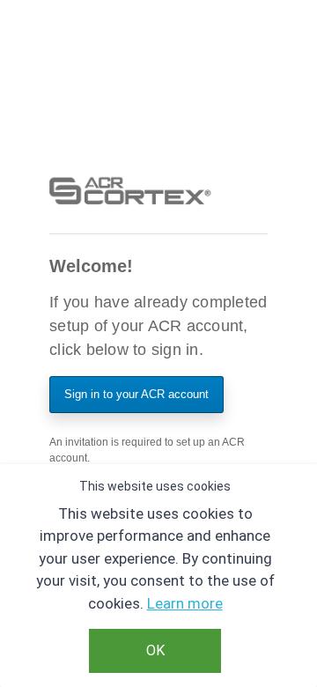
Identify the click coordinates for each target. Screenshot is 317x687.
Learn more (185, 603)
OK (155, 650)
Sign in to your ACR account (136, 394)
